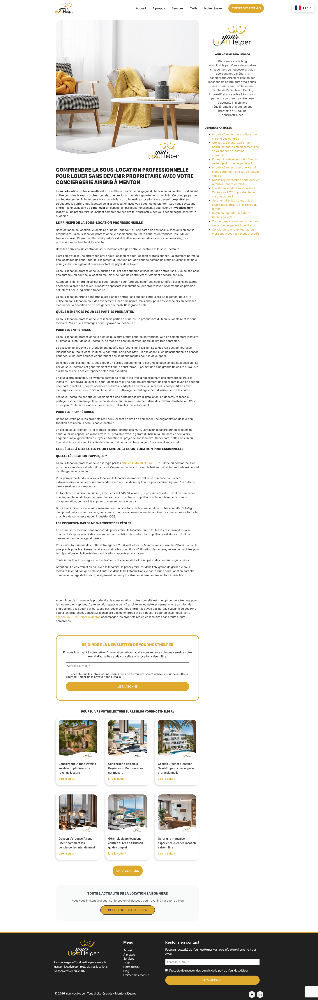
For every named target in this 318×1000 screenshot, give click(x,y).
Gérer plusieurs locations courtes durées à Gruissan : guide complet (126, 843)
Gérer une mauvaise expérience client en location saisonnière (177, 843)
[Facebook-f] (252, 994)
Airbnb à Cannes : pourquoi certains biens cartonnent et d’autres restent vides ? (235, 171)
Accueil (141, 8)
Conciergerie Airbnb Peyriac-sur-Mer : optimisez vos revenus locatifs (78, 768)
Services (177, 8)
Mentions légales (125, 993)
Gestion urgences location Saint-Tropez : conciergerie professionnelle (176, 768)
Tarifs (194, 8)
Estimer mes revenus (136, 975)
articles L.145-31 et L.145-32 (140, 463)
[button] (128, 871)
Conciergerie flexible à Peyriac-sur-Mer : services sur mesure (125, 768)
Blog (126, 971)
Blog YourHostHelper (127, 910)
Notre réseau (213, 8)
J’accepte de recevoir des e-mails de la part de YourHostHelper (208, 970)
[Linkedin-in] (260, 994)
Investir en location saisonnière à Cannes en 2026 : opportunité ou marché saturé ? (233, 192)
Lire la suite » (67, 778)
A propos (159, 8)
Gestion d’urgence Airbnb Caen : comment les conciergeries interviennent (77, 843)
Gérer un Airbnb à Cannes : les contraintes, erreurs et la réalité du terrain (234, 205)
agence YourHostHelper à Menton (78, 617)
